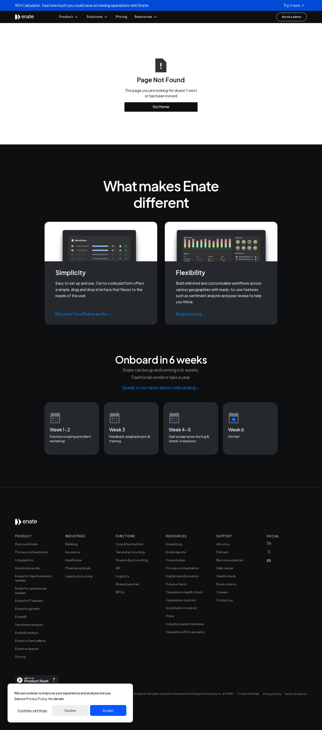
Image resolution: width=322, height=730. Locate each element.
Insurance (72, 552)
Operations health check (184, 592)
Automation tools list (181, 608)
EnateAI (21, 617)
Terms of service (296, 694)
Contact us (224, 600)
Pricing (121, 17)
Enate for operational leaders (30, 590)
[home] (24, 17)
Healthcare (73, 560)
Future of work (176, 584)
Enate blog (174, 544)
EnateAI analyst (26, 633)
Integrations (24, 560)
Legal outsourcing (78, 576)
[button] (69, 16)
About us (223, 544)
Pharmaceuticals (78, 568)
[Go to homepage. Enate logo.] (26, 524)
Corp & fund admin (130, 544)
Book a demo (226, 584)
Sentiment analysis (29, 625)
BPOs (120, 592)
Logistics (122, 576)
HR (118, 568)
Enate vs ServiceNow (30, 641)
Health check (226, 576)
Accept (108, 710)
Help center (224, 568)
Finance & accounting (132, 560)
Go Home (161, 106)
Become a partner (229, 560)
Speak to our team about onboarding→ (161, 387)
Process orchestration (31, 552)
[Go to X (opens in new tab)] (269, 553)
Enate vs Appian (27, 649)
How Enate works (27, 568)
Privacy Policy (37, 699)
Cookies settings (32, 710)
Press (170, 616)
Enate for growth (27, 609)
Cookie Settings (248, 693)
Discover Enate (26, 544)
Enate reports (176, 552)
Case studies (175, 560)
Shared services (127, 584)
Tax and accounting (130, 552)
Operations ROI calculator (185, 632)
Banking (71, 544)
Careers (222, 592)
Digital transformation (182, 576)
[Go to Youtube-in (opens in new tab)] (269, 562)
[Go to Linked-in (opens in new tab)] (269, 544)
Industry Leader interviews (185, 624)
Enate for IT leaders (29, 601)
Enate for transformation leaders (33, 578)
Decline (70, 710)
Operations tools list (181, 600)
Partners (222, 552)
